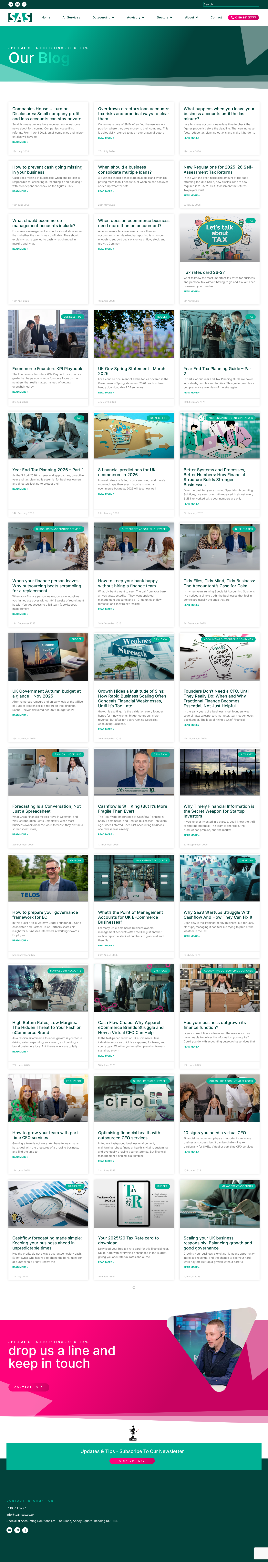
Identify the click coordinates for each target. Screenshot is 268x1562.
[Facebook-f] (24, 4)
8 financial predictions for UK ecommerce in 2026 (127, 472)
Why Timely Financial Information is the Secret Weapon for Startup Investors (219, 811)
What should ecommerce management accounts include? (43, 223)
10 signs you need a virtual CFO (215, 1132)
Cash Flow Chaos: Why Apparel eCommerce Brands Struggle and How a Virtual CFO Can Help (131, 1027)
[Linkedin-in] (10, 4)
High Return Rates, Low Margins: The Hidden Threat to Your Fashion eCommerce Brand (47, 1027)
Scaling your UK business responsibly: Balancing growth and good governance (218, 1243)
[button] (103, 17)
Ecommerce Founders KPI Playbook (47, 368)
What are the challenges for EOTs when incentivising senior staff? (131, 1346)
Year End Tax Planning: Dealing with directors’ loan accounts (47, 1452)
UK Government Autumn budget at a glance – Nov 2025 (46, 693)
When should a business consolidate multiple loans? (125, 169)
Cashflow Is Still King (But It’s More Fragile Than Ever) (132, 809)
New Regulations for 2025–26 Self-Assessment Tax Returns (218, 169)
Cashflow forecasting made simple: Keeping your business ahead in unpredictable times (47, 1243)
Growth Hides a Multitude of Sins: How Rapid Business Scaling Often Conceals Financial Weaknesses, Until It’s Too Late (132, 699)
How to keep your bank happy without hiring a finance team (128, 583)
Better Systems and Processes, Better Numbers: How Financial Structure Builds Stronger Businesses (214, 477)
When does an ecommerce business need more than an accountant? (134, 223)
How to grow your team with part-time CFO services (46, 1135)
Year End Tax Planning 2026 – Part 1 (48, 469)
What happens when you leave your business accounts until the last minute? (219, 113)
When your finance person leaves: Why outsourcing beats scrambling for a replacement (46, 585)
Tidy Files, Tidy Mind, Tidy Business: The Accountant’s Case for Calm (219, 583)
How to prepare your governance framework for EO (45, 915)
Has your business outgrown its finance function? (215, 1025)
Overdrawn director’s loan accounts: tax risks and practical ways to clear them (133, 113)
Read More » (20, 141)
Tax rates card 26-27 (204, 272)
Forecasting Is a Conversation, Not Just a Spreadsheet (46, 809)
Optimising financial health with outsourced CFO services (129, 1135)
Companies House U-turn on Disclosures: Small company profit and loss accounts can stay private (46, 113)
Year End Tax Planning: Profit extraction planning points (212, 1452)
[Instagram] (17, 4)
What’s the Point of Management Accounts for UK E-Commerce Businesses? (130, 917)
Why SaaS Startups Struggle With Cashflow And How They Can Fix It (218, 915)
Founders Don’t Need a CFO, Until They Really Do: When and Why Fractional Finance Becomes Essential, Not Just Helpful (216, 699)
